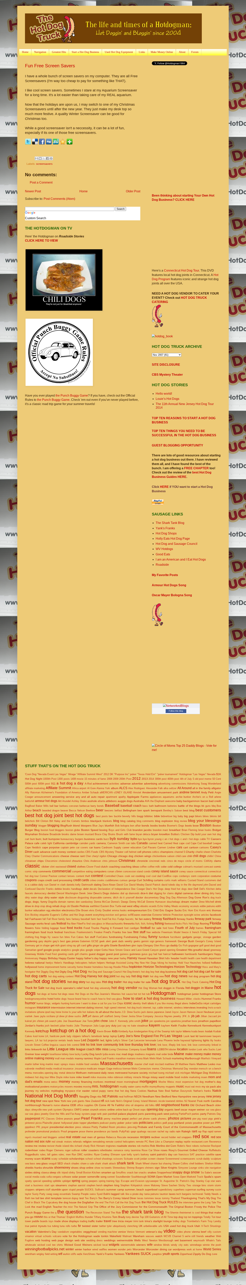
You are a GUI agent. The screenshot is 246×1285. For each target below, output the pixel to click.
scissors (118, 1158)
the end (99, 1202)
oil (132, 1105)
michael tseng (157, 1072)
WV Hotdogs (164, 549)
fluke (37, 928)
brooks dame (69, 834)
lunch (98, 1054)
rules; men (65, 1154)
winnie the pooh (212, 1244)
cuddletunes (112, 880)
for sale (156, 927)
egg (48, 910)
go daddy (172, 945)
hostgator (30, 971)
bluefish (109, 825)
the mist (68, 1206)
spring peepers (89, 1181)
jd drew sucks (73, 1016)
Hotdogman (163, 993)
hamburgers (205, 954)
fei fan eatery (143, 918)
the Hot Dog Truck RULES (160, 1202)
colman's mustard (193, 866)
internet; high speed (105, 1007)
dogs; (28, 901)
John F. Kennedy (118, 1021)
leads (70, 1040)
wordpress (179, 1249)
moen (204, 1077)
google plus (78, 949)
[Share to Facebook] (47, 158)
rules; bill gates (49, 1154)
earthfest (95, 906)
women (112, 1249)
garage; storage (202, 937)
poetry (113, 1122)
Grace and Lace (133, 949)
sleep (53, 1172)
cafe (36, 843)
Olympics (68, 1109)
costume (216, 876)
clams (217, 860)
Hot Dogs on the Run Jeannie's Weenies (98, 994)
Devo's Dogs (101, 893)
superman (190, 1189)
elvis (91, 910)
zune (214, 1254)
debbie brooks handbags (68, 888)
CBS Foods (91, 851)
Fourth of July (185, 927)
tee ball (35, 1198)
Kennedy (30, 1031)
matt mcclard (156, 1064)
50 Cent (216, 778)
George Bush (186, 941)
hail (155, 954)
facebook (215, 914)
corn (193, 876)
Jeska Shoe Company (141, 1016)
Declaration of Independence (114, 888)
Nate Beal (164, 1090)
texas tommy (162, 1198)
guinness (135, 954)
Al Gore (91, 788)
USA (166, 1225)
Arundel (66, 801)
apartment (111, 796)
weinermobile (125, 1240)
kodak (209, 1031)
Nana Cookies (138, 1090)
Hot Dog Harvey (86, 976)
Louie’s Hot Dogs (167, 398)
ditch (115, 897)
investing (201, 1007)
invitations (30, 1012)
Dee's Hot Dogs (155, 888)
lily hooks (215, 1040)
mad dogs (128, 1054)
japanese (159, 1012)
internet (71, 1007)
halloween (178, 954)
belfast (118, 810)
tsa (49, 1226)
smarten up (108, 1172)
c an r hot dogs (171, 839)
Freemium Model (170, 932)
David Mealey (137, 884)
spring (76, 1180)
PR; (38, 1127)
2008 (109, 778)
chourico (77, 860)
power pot (208, 1122)
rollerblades (106, 1150)
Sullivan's (100, 1189)
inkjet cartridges (212, 1003)
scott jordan (140, 1158)
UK (140, 1225)
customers (210, 880)
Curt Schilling (145, 880)
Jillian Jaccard (209, 1016)
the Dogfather (85, 1202)
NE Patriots (110, 1096)
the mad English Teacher (46, 1206)
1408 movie (77, 778)
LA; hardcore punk (55, 1036)
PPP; (218, 1122)
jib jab (195, 1016)
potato (188, 1122)
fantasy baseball (81, 919)
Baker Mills (42, 805)
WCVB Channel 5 (174, 1236)
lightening (196, 1040)
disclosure (70, 897)
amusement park (167, 792)
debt (86, 888)
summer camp (115, 1189)
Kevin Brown (104, 1031)
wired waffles (99, 1249)
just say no (123, 1025)
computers (100, 871)
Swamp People (80, 1194)
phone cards (150, 1118)
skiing (36, 1172)
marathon (121, 1058)
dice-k (144, 893)
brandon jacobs (142, 829)
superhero (178, 1189)
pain (105, 1113)
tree (114, 1221)
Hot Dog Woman (147, 988)
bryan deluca (143, 834)
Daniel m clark (57, 884)
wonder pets (124, 1249)
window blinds (162, 1244)
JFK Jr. (186, 1016)
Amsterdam (149, 792)
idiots (151, 1003)
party (203, 1113)
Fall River (52, 919)
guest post (112, 954)
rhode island (62, 1145)
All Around (184, 788)
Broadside (55, 834)
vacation (31, 1231)
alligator (216, 788)
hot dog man (140, 976)
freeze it (186, 932)
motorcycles (57, 1086)
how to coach (89, 998)
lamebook (96, 1036)
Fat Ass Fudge (116, 919)
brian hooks (204, 830)
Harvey (132, 958)
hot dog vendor (124, 988)
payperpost (32, 1118)
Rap (204, 1131)
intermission (58, 1007)
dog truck (215, 897)
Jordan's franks (34, 1025)
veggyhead (90, 1231)
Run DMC (77, 1154)
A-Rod (88, 783)
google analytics (62, 949)
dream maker (189, 901)
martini (49, 1064)
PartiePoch (185, 1113)
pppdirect (30, 1127)
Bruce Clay (101, 834)
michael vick (172, 1072)
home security (68, 967)
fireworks (129, 923)
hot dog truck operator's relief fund (67, 987)
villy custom (214, 1231)
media (49, 1068)
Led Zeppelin (90, 1040)
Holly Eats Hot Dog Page (173, 538)
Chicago (112, 856)
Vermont (140, 1231)
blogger (42, 825)
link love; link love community (194, 1044)
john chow (101, 1020)
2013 (145, 778)
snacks (143, 1172)
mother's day (213, 1081)
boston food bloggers (53, 830)
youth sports (171, 1253)
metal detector (67, 1072)
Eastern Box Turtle (111, 906)
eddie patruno (207, 906)
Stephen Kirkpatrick (131, 1185)
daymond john (200, 884)
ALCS (123, 788)
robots (195, 1145)
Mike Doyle (56, 1077)
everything (99, 914)
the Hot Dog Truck (130, 1202)
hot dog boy (148, 971)
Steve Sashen (169, 1185)
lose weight (42, 1054)
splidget (66, 1181)
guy (151, 954)
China (218, 856)
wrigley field (43, 1254)
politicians (146, 1122)
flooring (204, 923)
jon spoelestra (157, 1021)
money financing (81, 1081)
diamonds (134, 893)
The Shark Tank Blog (170, 522)
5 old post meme (202, 778)
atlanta (101, 801)
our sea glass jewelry (37, 1113)
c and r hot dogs (189, 839)
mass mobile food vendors (84, 1064)
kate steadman (139, 1025)
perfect (133, 1118)
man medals (67, 1058)
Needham (148, 1096)
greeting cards (66, 954)
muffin (145, 1086)
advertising (150, 783)
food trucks (74, 927)
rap (199, 1131)
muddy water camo (130, 1086)
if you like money (164, 1003)
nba (99, 1096)
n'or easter (83, 1090)
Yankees (119, 1253)
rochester (205, 1145)
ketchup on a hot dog (73, 1030)
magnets (150, 1054)
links (27, 1049)
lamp (106, 1036)
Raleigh (186, 1131)
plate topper (79, 1122)
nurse (57, 1105)
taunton (164, 1194)
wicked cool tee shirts (50, 1244)
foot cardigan (131, 928)
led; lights (106, 1040)
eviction (109, 914)
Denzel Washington (67, 893)
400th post (173, 778)
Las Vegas (173, 1036)
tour (218, 1216)
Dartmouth (87, 884)
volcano (57, 1236)
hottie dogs (60, 998)
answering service (63, 796)
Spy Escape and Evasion (129, 1181)
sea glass (42, 1163)
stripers (40, 1189)
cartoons (204, 847)
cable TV (205, 839)
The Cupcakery (49, 1202)
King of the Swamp (159, 1031)
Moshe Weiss (166, 1081)
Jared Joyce (172, 1012)
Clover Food (93, 866)
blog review (180, 821)
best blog (188, 810)
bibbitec (148, 816)
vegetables (76, 1231)
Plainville (47, 1122)
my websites (42, 1090)
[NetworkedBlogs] (176, 705)
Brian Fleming (189, 830)
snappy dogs (181, 1172)
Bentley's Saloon (172, 810)
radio (172, 1131)
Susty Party (39, 1194)
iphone (40, 1012)
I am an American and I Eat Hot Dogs (181, 559)
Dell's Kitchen (207, 888)
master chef (141, 1064)
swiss (93, 1194)
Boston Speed (89, 829)
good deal (209, 945)
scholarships (76, 1158)
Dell (196, 888)
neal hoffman (126, 1096)
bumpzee (54, 838)
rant (194, 1131)
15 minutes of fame (95, 778)
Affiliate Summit (58, 788)
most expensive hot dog (189, 1081)
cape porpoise (51, 847)
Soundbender (123, 1176)
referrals (77, 1141)
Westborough (166, 1240)
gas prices (72, 941)
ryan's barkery (141, 1154)
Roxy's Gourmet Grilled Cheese (188, 1150)
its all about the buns (108, 1011)
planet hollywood (62, 1122)
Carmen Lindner (166, 847)
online (111, 1109)
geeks (137, 941)
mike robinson (115, 1077)
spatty (28, 1181)
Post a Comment (41, 182)
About (182, 52)
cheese (64, 856)
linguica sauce (58, 1044)
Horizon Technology (187, 966)
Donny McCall (137, 901)
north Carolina (212, 1100)
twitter (102, 1226)
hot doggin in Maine (199, 987)
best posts (102, 816)
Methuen (81, 1072)
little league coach (82, 1049)
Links (142, 52)
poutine (197, 1122)
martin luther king (35, 1064)
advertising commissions (172, 783)
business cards (93, 838)
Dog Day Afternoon (176, 897)
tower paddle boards (36, 1221)
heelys (49, 962)
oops (143, 1109)
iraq (53, 1012)
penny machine (112, 1118)
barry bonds (97, 805)
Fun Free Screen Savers (50, 65)
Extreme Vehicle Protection (167, 914)
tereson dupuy (71, 1198)
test (81, 1198)
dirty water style (54, 897)
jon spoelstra (173, 1021)
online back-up (124, 1109)
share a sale (87, 1163)
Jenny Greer (121, 1016)
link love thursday (131, 1044)
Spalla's (208, 1176)
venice (122, 1231)
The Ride (116, 1212)
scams (46, 1158)
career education (131, 847)
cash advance (41, 851)
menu (28, 1072)
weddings (110, 1240)
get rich (55, 945)
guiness (124, 954)
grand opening (167, 949)
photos (173, 1118)
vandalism (63, 1231)
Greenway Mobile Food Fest (41, 954)
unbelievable (150, 1226)
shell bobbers (196, 1163)
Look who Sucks (206, 1049)
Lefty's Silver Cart (123, 1040)
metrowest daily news (101, 1072)
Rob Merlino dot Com (163, 1145)
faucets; (129, 919)
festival (61, 923)
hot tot (137, 994)
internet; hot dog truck (129, 1007)
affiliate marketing (35, 788)
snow (195, 1172)
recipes (145, 1137)
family (61, 919)
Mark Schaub (163, 1058)
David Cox (122, 884)
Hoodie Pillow (120, 967)
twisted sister (90, 1225)
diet (151, 893)
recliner (155, 1137)
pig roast (202, 1118)
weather (210, 1236)
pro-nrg (132, 1127)
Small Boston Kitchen (88, 1172)
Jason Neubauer (205, 1012)
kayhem (165, 1025)
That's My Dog (207, 1198)
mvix (198, 1086)
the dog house (67, 1202)
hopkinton (135, 966)
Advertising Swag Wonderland (204, 783)
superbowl (151, 1189)
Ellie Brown (82, 910)
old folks (150, 1105)
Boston (205, 825)
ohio (127, 1105)
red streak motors (62, 1141)
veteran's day (154, 1231)
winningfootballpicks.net (44, 1249)
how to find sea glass (110, 998)
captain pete (68, 847)
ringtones (111, 1145)
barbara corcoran (68, 805)
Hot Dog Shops (166, 533)
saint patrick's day (161, 1154)
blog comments (145, 821)
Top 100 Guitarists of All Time (156, 1217)
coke (164, 866)
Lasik (186, 1036)
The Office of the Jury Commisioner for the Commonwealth (130, 1206)
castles (80, 851)
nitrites (179, 1101)
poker (120, 1122)
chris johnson (109, 860)
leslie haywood (182, 1040)
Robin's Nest (184, 1145)
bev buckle (115, 816)
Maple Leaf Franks (104, 1058)
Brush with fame (125, 834)
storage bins (199, 1185)
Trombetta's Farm (197, 1221)
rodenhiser (31, 1150)
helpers (101, 962)
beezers (109, 810)
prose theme (86, 1131)
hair (160, 954)
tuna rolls (65, 1226)
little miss (102, 1049)
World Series (212, 1249)
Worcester (139, 1249)
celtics (155, 851)
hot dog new (157, 976)
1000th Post (50, 778)
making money (44, 1058)
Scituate (128, 1158)
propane (73, 1131)
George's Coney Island (208, 941)
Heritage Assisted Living (119, 962)
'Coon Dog (30, 774)
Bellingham (129, 810)
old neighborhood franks (172, 1105)
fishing (159, 923)
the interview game (189, 1202)
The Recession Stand (98, 1212)
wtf (60, 1253)
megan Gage (105, 1068)
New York (60, 1100)
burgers (79, 839)
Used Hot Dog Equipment (119, 52)
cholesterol (65, 860)
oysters (86, 1113)
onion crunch (90, 1109)
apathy (122, 796)
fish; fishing (147, 923)
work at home (194, 1249)
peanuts (68, 1118)
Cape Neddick (33, 847)
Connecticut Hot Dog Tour (181, 270)
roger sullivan (72, 1150)
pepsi (125, 1118)
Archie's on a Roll (202, 796)
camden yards (87, 843)
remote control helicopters (120, 1141)
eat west (127, 906)
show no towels (103, 1167)
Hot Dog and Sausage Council (176, 543)
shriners (149, 1167)
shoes (74, 1167)
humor (30, 1003)
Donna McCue (102, 901)
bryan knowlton (160, 834)
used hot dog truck (181, 1225)
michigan (185, 1072)
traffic (91, 1221)
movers (69, 1086)
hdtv (167, 958)
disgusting (83, 897)
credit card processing (58, 880)
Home (25, 52)
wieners (141, 1244)
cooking (140, 876)
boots (188, 825)
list (44, 1049)
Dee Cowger (138, 888)
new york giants (75, 1101)
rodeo (42, 1150)
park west (163, 1113)
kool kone (38, 1036)
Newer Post (33, 191)
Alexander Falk (154, 788)
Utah (197, 1225)
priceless (121, 1127)
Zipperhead (186, 1254)
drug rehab (52, 906)
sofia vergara (53, 1176)
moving (87, 1086)
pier (194, 1118)
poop (170, 1122)
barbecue (84, 805)
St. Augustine (167, 1181)
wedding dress (94, 1240)
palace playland (127, 1113)
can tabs (131, 843)
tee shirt (45, 1198)
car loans (95, 847)
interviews (190, 1007)
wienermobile (128, 1244)
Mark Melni (149, 1058)
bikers (198, 816)
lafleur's (86, 1036)
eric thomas (214, 910)
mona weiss (50, 1081)
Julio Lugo (99, 1025)
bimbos (85, 821)
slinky (72, 1172)
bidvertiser (166, 816)
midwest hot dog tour (37, 1077)
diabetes (114, 893)
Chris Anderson (92, 860)
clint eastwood (58, 866)
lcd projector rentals (55, 1040)
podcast (104, 1122)
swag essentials (62, 1194)
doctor (139, 897)
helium (92, 962)
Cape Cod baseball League (206, 843)
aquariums (168, 796)
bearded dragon (51, 810)
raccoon (151, 1131)
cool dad (156, 876)
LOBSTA (162, 1049)
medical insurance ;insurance (69, 1068)
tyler (109, 1226)
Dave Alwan (109, 884)
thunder (89, 1217)
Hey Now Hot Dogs (145, 962)
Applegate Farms (137, 796)
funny (153, 937)
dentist (51, 893)
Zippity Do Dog (202, 1253)
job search (51, 1021)
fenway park (203, 918)
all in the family (201, 788)
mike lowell (83, 1077)
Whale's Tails (213, 1240)
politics (158, 1122)
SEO (60, 1163)
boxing (103, 829)
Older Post (133, 191)
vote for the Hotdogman (77, 1236)
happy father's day (87, 958)
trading (83, 1221)
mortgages (148, 1081)
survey (210, 1189)
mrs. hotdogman (105, 1086)
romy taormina (132, 1150)
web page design (62, 1240)
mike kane (69, 1077)
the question (70, 1211)
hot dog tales (93, 982)
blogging (53, 825)
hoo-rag (108, 967)
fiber (73, 923)
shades (75, 1163)
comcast (208, 866)
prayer (45, 1127)
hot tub (146, 994)
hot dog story (76, 982)
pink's (217, 1118)
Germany (30, 945)
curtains (158, 880)
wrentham (30, 1254)
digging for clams (164, 893)
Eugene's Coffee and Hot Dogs (67, 914)
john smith (135, 1021)
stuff (47, 1189)
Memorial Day (180, 1068)
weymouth (199, 1240)
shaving (167, 1163)
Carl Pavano (149, 847)
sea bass (30, 1163)
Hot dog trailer (112, 982)
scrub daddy (203, 1158)
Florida (215, 923)
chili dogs (199, 856)
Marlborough (192, 1058)
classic (32, 865)
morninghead (131, 1081)
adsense (125, 783)
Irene (58, 1012)
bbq (214, 805)
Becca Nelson (77, 810)
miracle (137, 1077)
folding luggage (50, 928)
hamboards (191, 954)
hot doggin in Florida (171, 987)
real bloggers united (54, 1137)
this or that (50, 1217)
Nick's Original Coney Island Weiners (136, 1101)
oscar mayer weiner (193, 1109)
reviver (51, 1145)
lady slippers (74, 1036)
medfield (40, 1068)
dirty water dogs (34, 897)
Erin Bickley (32, 914)
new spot (47, 1100)
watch (158, 1236)
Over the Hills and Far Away (65, 1113)
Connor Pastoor (48, 876)
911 (53, 783)
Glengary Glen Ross (154, 945)
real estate (73, 1137)
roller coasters (90, 1150)
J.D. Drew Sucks (130, 1012)
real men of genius (93, 1137)
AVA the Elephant (154, 801)
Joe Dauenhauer (72, 1021)
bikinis (213, 816)
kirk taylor (176, 1031)
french (195, 932)
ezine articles (201, 914)
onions (102, 1109)
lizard (143, 1049)
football (145, 927)
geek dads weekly (122, 941)
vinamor (29, 1236)
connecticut (200, 871)
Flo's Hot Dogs (191, 923)
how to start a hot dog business (149, 998)
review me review (35, 1145)
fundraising (115, 936)
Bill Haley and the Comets (64, 821)
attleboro (111, 801)
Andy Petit (207, 792)
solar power (79, 1176)
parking (174, 1113)
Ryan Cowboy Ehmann (107, 1154)
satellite (210, 1154)
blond (76, 825)
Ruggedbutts (32, 1154)
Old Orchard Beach (202, 1105)
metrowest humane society (131, 1072)
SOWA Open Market (159, 1176)
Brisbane (44, 834)
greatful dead (201, 949)
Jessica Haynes (163, 1016)
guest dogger (97, 954)
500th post (31, 783)
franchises (70, 932)
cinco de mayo (175, 860)
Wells (137, 1240)
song (103, 1176)
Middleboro (215, 1072)
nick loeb (110, 1101)
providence (100, 1131)
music (180, 1086)
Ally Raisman (32, 792)
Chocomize (51, 860)
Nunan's (47, 1105)
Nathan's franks (202, 1090)
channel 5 (179, 851)
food (63, 927)
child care (180, 856)
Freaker (98, 932)
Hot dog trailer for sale (137, 982)
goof (40, 949)
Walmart (127, 1236)
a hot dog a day (70, 783)
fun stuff (90, 936)
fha (68, 923)
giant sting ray (68, 945)
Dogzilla (52, 901)
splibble (57, 1181)
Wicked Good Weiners (78, 1244)
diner (197, 893)
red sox (201, 1136)
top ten (187, 1217)
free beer (127, 932)
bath (151, 805)
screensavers (44, 163)
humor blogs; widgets (48, 1003)
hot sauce (127, 994)
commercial (61, 871)
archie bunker (183, 796)
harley (123, 958)
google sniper (93, 949)
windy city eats (180, 1244)
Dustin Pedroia (80, 906)
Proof (64, 1131)
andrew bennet (189, 792)
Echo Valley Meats (167, 906)
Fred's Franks (112, 932)
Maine (179, 1054)
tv (79, 1226)
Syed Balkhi (103, 1194)
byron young (154, 839)
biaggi (140, 816)
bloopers (86, 825)
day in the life (183, 884)
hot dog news (176, 976)
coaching (114, 866)
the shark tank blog (143, 1211)
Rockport (216, 1145)
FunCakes (102, 937)
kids (115, 1031)
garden (216, 936)
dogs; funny (40, 901)
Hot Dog (80, 971)
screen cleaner (156, 1158)
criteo (93, 880)
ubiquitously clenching (125, 1226)
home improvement (48, 967)
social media (32, 1176)
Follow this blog (176, 711)
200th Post (125, 778)
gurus (144, 954)
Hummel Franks (211, 998)
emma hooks (119, 910)
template (56, 1198)
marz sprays (61, 1064)
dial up (124, 893)
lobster (172, 1049)
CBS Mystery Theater (167, 374)
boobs (154, 825)
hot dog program (199, 976)
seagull (53, 1163)
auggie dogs (125, 801)
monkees (98, 1081)
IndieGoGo (196, 1003)
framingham (213, 927)
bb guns (205, 805)
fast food (102, 919)
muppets (170, 1086)
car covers (82, 847)
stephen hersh (94, 1185)
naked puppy (98, 1090)
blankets (107, 821)
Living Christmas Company (124, 1049)
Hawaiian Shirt (155, 958)
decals (93, 888)
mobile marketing (190, 1077)
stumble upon (59, 1189)
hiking (160, 962)
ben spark (143, 810)
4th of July (186, 778)
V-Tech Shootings (211, 1226)
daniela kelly (73, 884)
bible (157, 816)
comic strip (31, 871)
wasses (150, 1236)
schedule (63, 1158)
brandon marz (160, 830)
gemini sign (147, 941)
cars (179, 847)
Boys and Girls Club (120, 830)
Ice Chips (118, 1003)
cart (185, 847)
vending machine (107, 1231)
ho (166, 962)
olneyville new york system (46, 1109)
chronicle (142, 860)
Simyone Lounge (187, 1167)
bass (145, 805)
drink (218, 901)
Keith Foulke (178, 1025)
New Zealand (92, 1101)
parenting (150, 1113)
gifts (89, 945)
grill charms (81, 954)
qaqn (133, 1131)
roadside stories (126, 1145)
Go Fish (183, 945)
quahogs (141, 1131)
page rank (96, 1113)
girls (106, 945)
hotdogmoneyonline (36, 998)
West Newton (149, 1240)
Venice (130, 1231)
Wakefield (115, 1236)
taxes (172, 1193)
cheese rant (77, 856)
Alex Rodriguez (136, 788)
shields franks (33, 1167)
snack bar (132, 1172)
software (66, 1176)
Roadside (162, 564)
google (48, 949)
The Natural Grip (83, 1206)
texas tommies (145, 1198)
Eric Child (153, 910)
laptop (113, 1036)
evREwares (134, 914)
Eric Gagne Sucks (171, 910)
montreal (110, 1081)
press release (83, 1127)
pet (140, 1118)
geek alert (105, 941)
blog (116, 820)
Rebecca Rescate (116, 1137)
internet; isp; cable (153, 1007)
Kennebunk (194, 1025)
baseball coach (131, 805)
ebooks (144, 906)
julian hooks (66, 1025)
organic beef (172, 1109)
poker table (131, 1122)
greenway (215, 949)
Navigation (40, 52)
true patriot (31, 1226)
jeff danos (93, 1016)
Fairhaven (35, 918)
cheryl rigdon (99, 856)
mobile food (172, 1077)
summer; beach (134, 1189)
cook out (130, 876)
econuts (194, 906)
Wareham (139, 1236)
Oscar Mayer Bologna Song (172, 595)
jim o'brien (38, 1021)
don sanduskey (84, 901)
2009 (115, 778)
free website (153, 932)
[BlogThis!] (40, 158)
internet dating (85, 1007)
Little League (58, 1049)
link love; (150, 1044)
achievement (100, 783)
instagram (30, 1007)
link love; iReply (167, 1044)
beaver (64, 810)
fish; (137, 923)
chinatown (30, 860)
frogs (43, 936)
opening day (155, 1109)
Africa (75, 788)
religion (87, 1141)
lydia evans (109, 1054)
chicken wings (142, 856)
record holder (168, 1137)
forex (171, 928)
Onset (136, 1109)
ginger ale (98, 945)
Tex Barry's (91, 1198)
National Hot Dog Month (51, 1095)
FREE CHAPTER (196, 468)
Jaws (36, 1016)
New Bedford (163, 1096)
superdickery (165, 1189)
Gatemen (85, 941)
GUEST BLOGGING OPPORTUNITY (177, 445)
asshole (92, 801)
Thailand (175, 1198)
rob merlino (143, 1145)
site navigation (213, 1167)
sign (157, 1167)
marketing (178, 1058)
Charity (190, 851)
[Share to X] (44, 158)
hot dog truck (166, 981)
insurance (43, 1007)
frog (37, 937)
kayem (154, 1025)
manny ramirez (84, 1058)
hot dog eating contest (61, 976)
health (183, 958)
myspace (70, 1090)
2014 (151, 778)
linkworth (36, 1049)
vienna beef (199, 1231)
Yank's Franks (165, 528)
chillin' (210, 856)
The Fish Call (111, 1202)
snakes (152, 1172)
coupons (31, 880)
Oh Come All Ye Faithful (109, 1105)
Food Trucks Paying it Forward (103, 927)
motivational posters (37, 1086)
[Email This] (36, 158)
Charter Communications (45, 856)
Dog (162, 897)
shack (67, 1163)
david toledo (168, 884)
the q (53, 1212)
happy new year (109, 958)
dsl (68, 906)
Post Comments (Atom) (59, 198)
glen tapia (136, 945)
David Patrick (152, 884)
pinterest (30, 1122)
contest (97, 876)
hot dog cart (185, 971)
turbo (74, 1226)
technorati (197, 1194)
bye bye (142, 839)
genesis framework (166, 941)
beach (37, 810)
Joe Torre (87, 1021)
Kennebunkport (211, 1025)
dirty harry (215, 893)
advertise (137, 783)
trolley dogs (179, 1221)
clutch (104, 866)
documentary (151, 897)
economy (184, 906)
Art (60, 801)
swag (49, 1194)
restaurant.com (199, 1141)
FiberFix (81, 923)
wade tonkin (100, 1236)
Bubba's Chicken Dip (182, 834)
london (192, 1049)
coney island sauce (164, 871)
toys (51, 1221)
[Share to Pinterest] (51, 158)
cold (170, 866)
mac (118, 1054)
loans (151, 1049)
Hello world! (164, 393)
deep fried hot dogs (176, 888)
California (59, 843)
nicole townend (166, 1101)
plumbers (93, 1122)
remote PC (142, 1141)
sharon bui (156, 1163)
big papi (189, 816)
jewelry (177, 1016)
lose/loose (55, 1054)
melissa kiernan (122, 1068)
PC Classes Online (52, 1118)
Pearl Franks (92, 1118)
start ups (49, 1185)
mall (57, 1058)
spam (217, 1176)
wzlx (79, 1253)
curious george (128, 880)
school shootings (103, 1158)
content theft (83, 876)
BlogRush (66, 825)
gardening (31, 941)
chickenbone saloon (163, 856)
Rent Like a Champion (161, 1141)
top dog (178, 1216)
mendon (193, 1068)
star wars (216, 1181)
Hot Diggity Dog (45, 971)
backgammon (191, 801)
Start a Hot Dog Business (85, 52)
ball (51, 805)
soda (42, 1176)
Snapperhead (164, 1172)
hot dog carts (36, 976)
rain (178, 1131)
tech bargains (183, 1194)
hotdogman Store (210, 993)
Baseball (112, 805)
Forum (195, 52)
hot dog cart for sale (207, 971)
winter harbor (83, 1249)
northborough (33, 1105)
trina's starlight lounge (158, 1221)
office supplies (85, 1105)
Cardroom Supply (111, 847)
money (64, 1081)
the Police (209, 1206)
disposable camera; (101, 897)
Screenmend (172, 1158)
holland (206, 962)
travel (107, 1221)
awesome (170, 801)
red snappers (184, 1137)
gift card (81, 945)
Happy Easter (67, 958)
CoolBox (167, 876)
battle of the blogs (189, 805)
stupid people (76, 1189)
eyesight (188, 914)
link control (73, 1044)
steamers (61, 1185)
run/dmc (88, 1154)
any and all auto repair (90, 796)
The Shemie (172, 1212)
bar (56, 805)
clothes (81, 866)
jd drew (60, 1016)
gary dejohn (45, 941)
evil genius (121, 914)
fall (44, 919)
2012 (136, 778)
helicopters (81, 962)
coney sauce (186, 871)
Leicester (139, 1040)
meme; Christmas (162, 1068)
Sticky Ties (184, 1185)
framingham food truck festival (44, 932)
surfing (201, 1189)
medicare (92, 1068)
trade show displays (66, 1221)
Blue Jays (98, 825)
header (175, 958)
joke (144, 1021)
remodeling (99, 1141)
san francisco (181, 1154)
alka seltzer (170, 788)
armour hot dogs (46, 801)
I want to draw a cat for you (96, 1003)
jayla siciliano (47, 1016)
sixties (28, 1172)
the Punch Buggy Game (72, 395)
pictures (185, 1118)
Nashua (152, 1090)
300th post (161, 778)
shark (98, 1163)
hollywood (31, 966)
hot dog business (165, 971)
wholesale (30, 1244)
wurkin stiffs (69, 1254)
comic (217, 866)
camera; (101, 843)
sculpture (216, 1158)
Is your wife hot (77, 1012)
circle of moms (194, 860)
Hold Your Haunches (189, 962)
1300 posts (63, 778)
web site (80, 1240)
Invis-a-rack (214, 1007)
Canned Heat (171, 843)
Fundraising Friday (135, 936)
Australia (138, 801)
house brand (74, 998)
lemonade (150, 1040)
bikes (206, 816)
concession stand (133, 871)
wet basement (183, 1240)
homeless (97, 967)
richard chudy (82, 1145)
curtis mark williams (175, 880)
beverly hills (129, 816)
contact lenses (66, 876)
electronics (68, 910)
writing (53, 1254)
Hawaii (142, 958)
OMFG (78, 1109)
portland (179, 1122)
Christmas (127, 861)
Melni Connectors (141, 1068)
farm (93, 919)
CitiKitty (208, 860)
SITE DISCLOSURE (166, 364)
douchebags (173, 901)
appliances (156, 796)
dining (205, 893)
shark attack (109, 1163)
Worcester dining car (159, 1249)
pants (141, 1113)
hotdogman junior (188, 993)
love (71, 1054)
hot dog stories (49, 981)
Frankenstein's (85, 932)
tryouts (42, 1225)
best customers (208, 810)
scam (37, 1158)
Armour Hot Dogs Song (169, 585)
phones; (162, 1118)
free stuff (139, 932)
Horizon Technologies (158, 966)
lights (206, 1040)
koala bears (197, 1031)
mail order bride (164, 1054)
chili (189, 856)
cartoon (193, 847)
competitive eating (82, 871)
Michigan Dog (199, 1072)
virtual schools (43, 1236)
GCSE (94, 941)
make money (194, 1054)
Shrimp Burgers (135, 1167)
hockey (173, 962)
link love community (104, 1044)
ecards (153, 906)
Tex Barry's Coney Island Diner (117, 1198)
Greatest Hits (59, 52)
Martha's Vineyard (211, 1058)
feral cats (50, 923)
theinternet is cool (190, 1212)
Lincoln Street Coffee (37, 1044)
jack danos (147, 1012)
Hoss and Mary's (211, 967)
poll (165, 1122)
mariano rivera (134, 1058)
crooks (100, 880)
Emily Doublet (103, 910)
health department (211, 958)
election (56, 910)
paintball (112, 1113)
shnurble (48, 1167)
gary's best (59, 941)
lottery (65, 1054)
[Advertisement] (184, 99)
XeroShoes (89, 1254)
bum (32, 839)
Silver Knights (169, 1167)
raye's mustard (33, 1137)
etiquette (44, 914)
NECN (137, 1096)
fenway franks (185, 918)
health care (194, 958)
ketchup (42, 1031)
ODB (73, 1105)
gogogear (193, 945)
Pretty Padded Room (103, 1127)
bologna (125, 825)
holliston (216, 962)
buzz (106, 839)
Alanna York (103, 788)
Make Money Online (162, 52)
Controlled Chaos (114, 876)
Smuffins (121, 1172)
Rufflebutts (215, 1150)
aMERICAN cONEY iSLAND (116, 792)
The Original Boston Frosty (185, 1206)
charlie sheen (202, 851)
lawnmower (205, 1036)
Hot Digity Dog (63, 971)
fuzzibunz (175, 937)
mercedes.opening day (45, 1072)
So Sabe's (206, 1172)
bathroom (160, 805)
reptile (187, 1141)
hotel (50, 998)
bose (196, 825)
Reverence (215, 1141)
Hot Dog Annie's (131, 971)
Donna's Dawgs (119, 901)
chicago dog (125, 856)
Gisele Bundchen (120, 945)
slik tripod (62, 1172)
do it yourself (127, 897)
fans (68, 919)
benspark (156, 810)
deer (190, 888)
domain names (66, 901)
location (182, 1049)
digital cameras (184, 893)
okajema (139, 1105)
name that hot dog (118, 1090)
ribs (72, 1145)
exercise (146, 914)
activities (114, 783)
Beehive (90, 810)
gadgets (187, 936)
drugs (63, 906)
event (88, 914)
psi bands (112, 1131)
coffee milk (154, 866)
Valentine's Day (47, 1231)
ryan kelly (126, 1154)
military (128, 1077)
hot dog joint (106, 976)
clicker (45, 866)
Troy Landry (214, 1221)
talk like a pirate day (132, 1194)
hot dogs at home (47, 994)
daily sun (43, 884)
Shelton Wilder (213, 1163)
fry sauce (53, 937)
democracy (40, 893)
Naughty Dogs (87, 1096)
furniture (164, 936)
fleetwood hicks (173, 923)
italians (91, 1012)
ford (165, 928)
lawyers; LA (31, 1040)
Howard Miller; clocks (188, 998)
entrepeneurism (137, 910)
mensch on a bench (210, 1068)
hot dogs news (66, 994)
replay (179, 1141)
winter (70, 1249)
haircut (167, 954)
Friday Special (208, 932)
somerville (93, 1176)
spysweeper (152, 1181)
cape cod (184, 843)
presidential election (62, 1127)
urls (160, 1226)
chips (40, 860)
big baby (178, 816)
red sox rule (42, 1141)
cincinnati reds (157, 860)
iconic (128, 1003)
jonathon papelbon (209, 1020)
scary (54, 1158)
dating (97, 884)
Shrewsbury (119, 1167)
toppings (197, 1216)
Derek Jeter (85, 893)
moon (120, 1081)
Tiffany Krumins (102, 1217)
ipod (47, 1012)
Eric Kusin (200, 910)
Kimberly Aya (125, 1031)
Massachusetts (116, 1063)
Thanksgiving (189, 1198)
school (89, 1158)
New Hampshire (181, 1096)
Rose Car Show (151, 1150)
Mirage (146, 1077)
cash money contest (63, 851)
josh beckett (52, 1025)
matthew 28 (171, 1064)
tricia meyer (125, 1221)
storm (210, 1185)
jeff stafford (106, 1016)
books (162, 825)
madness (140, 1054)
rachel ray (163, 1131)
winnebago (196, 1244)
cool (148, 876)
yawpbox (157, 1254)
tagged (115, 1193)
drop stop (40, 906)
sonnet (111, 1176)
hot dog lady (123, 976)
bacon (204, 801)
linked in (216, 1044)
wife (150, 1244)
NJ (185, 1101)
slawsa (45, 1172)
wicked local (100, 1244)
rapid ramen (214, 1131)
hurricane (75, 1003)
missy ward (158, 1077)
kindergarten (141, 1031)
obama (65, 1105)
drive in (29, 906)
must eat (190, 1086)
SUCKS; (89, 1189)
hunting (65, 1003)
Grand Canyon (150, 949)
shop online (86, 1167)
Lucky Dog (87, 1054)
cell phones (144, 851)
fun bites (65, 937)
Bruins (111, 834)
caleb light (46, 843)
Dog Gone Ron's (199, 897)
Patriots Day (214, 1113)
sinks (201, 1167)
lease (77, 1040)
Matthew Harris (187, 1064)
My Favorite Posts (165, 575)
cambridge (72, 843)
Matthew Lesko (206, 1064)
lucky (78, 1054)
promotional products (48, 1131)
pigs (210, 1118)
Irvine (65, 1012)
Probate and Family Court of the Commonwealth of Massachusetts (179, 1127)
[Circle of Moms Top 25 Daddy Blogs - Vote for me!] (186, 750)
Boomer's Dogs (175, 825)
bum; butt (41, 838)
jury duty (111, 1025)
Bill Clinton (42, 821)
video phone (184, 1231)
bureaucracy (67, 839)
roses (164, 1150)
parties (195, 1113)
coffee (143, 866)
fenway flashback (164, 918)
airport (82, 788)
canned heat (156, 843)
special (37, 1181)
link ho (85, 1044)
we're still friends (194, 1236)
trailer (99, 1221)
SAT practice (197, 1154)
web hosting (42, 1240)
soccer (217, 1172)
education (39, 910)
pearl (77, 1118)
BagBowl (30, 805)
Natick (216, 1090)
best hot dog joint (44, 815)
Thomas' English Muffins (70, 1217)
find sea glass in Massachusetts (104, 923)
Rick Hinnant (98, 1145)
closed (71, 866)
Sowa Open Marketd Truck (188, 1176)
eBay (136, 906)
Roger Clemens (55, 1150)
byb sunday (119, 839)
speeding (47, 1181)
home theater (84, 967)
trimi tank (138, 1221)
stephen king (111, 1185)
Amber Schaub (90, 792)
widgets (114, 1244)
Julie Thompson (83, 1025)
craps (41, 880)
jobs (59, 1021)
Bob (117, 825)
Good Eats (163, 554)
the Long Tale (208, 1202)
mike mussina (98, 1077)
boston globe (73, 830)
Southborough (139, 1176)
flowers (29, 927)
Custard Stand (196, 880)
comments (44, 871)
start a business (34, 1185)
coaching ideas (130, 866)
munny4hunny (157, 1086)
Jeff (84, 1016)
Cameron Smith (116, 843)
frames (200, 928)
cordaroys (184, 876)
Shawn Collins (180, 1163)
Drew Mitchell (206, 901)
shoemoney (62, 1167)
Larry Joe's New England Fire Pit (141, 1036)
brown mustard (85, 834)
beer (99, 810)
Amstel (137, 792)
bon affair (135, 825)
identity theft (140, 1003)
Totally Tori (209, 1217)
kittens (187, 1031)
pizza (39, 1122)
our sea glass (213, 1109)
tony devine (132, 1217)
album (114, 788)
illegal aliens (181, 1003)
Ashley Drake (78, 801)
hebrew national (35, 962)
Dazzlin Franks (45, 888)
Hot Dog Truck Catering (195, 982)
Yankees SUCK (138, 1254)
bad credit (215, 801)
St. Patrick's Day (185, 1181)
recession (133, 1137)
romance (118, 1150)
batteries (172, 805)
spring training (106, 1181)
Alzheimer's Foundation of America (61, 792)
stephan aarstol (76, 1185)
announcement (42, 796)
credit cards (81, 880)
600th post (44, 783)
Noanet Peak (195, 1101)
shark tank (125, 1163)
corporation (203, 876)
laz (41, 1040)
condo (147, 871)
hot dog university (100, 988)
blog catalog (127, 820)
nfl (102, 1100)
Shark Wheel (142, 1163)
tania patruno (151, 1194)
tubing (55, 1226)
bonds (145, 825)
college (177, 866)
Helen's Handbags (64, 962)
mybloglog (57, 1090)
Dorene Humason (156, 901)
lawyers (217, 1036)
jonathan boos (189, 1021)
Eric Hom (188, 910)
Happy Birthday (48, 958)
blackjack (95, 820)
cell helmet (130, 851)
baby (179, 801)
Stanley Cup (203, 1181)
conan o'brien (114, 871)
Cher (88, 856)
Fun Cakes (77, 937)
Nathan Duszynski (181, 1090)
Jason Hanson (187, 1012)
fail (26, 918)
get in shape (43, 945)
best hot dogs (79, 815)
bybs (133, 838)
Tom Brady (118, 1216)
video (169, 1231)
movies (78, 1086)
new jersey (198, 1096)
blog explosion (164, 820)
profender (30, 1131)
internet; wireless (173, 1007)
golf (201, 945)
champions (166, 851)
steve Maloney (152, 1185)
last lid (194, 1036)
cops (175, 876)
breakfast (174, 829)
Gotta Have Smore (112, 949)
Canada (142, 843)
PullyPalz (124, 1131)
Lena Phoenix (165, 1040)
